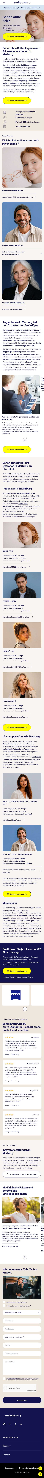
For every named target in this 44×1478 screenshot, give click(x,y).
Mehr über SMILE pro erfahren (15, 567)
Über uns (6, 1446)
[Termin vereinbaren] (40, 1468)
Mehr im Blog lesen (8, 1246)
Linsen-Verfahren (30, 70)
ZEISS (26, 429)
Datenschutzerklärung (13, 1378)
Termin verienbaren (18, 894)
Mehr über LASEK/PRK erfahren (16, 667)
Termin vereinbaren (18, 36)
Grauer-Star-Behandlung (12, 309)
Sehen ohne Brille (10, 1437)
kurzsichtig (12, 75)
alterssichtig (36, 75)
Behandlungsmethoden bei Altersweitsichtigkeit (13, 253)
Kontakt (6, 1455)
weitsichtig (22, 75)
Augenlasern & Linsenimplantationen (17, 197)
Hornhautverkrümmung (19, 78)
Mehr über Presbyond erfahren (15, 717)
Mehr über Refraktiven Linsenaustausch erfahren (19, 871)
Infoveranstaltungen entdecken (23, 1174)
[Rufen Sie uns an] (40, 1474)
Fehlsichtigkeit (8, 61)
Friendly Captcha (31, 1390)
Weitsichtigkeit (9, 501)
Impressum (9, 1468)
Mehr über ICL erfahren (12, 820)
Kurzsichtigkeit (30, 498)
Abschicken (22, 1400)
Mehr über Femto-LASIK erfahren (16, 617)
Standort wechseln (29, 8)
